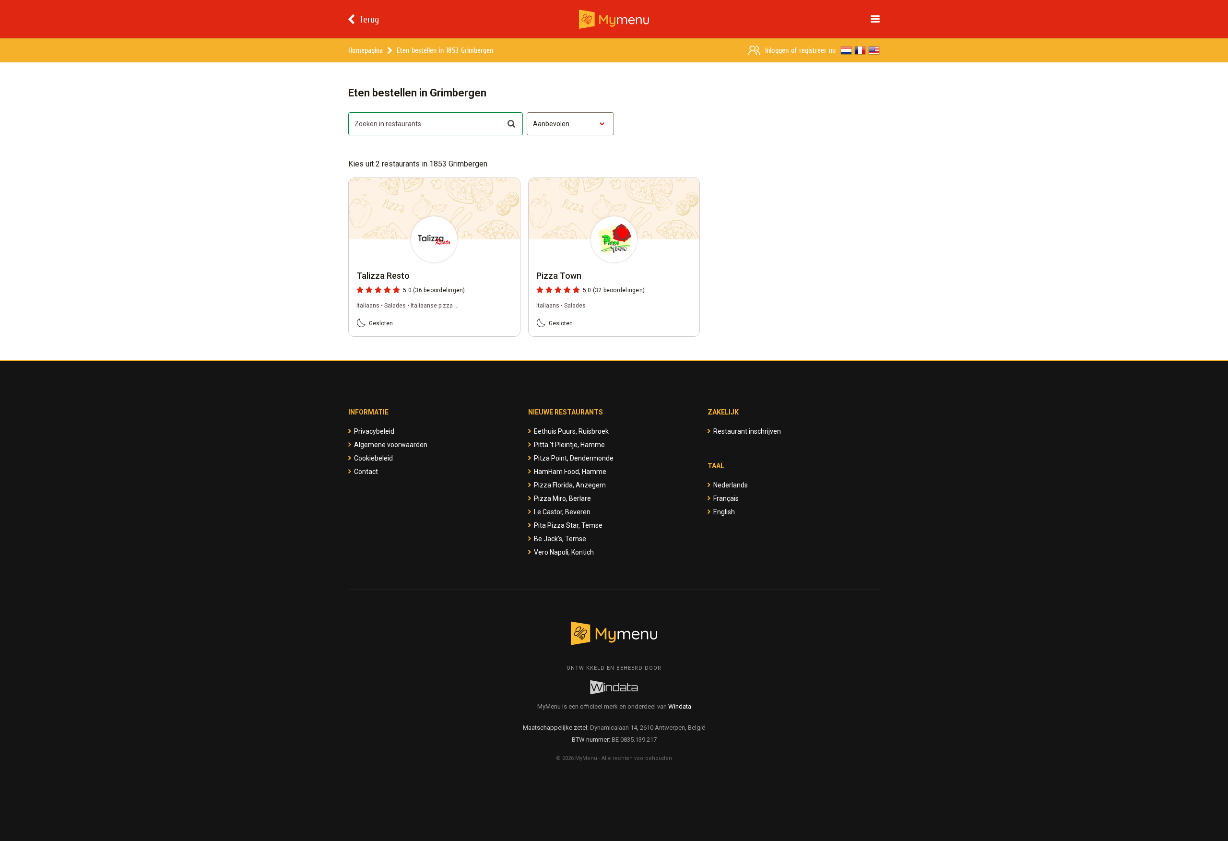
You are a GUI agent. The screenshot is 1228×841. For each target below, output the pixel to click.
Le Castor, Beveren (562, 512)
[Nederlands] (846, 50)
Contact (366, 471)
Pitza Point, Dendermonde (574, 458)
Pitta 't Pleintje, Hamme (569, 445)
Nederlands (730, 485)
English (724, 512)
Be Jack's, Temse (560, 539)
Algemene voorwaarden (390, 445)
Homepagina (365, 50)
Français (726, 498)
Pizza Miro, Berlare (562, 498)
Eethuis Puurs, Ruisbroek (571, 431)
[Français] (860, 50)
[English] (874, 50)
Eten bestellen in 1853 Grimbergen (445, 50)
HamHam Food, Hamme (570, 471)
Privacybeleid (374, 431)
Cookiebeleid (373, 458)
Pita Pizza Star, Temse (568, 525)
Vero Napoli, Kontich (564, 552)
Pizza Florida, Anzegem (570, 485)
